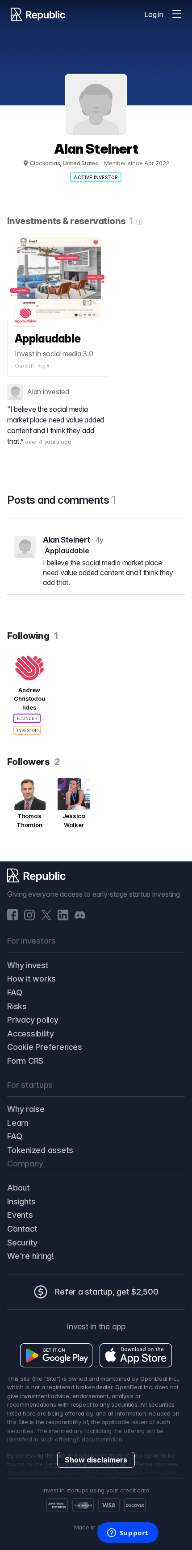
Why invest (28, 965)
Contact (22, 1228)
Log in (153, 14)
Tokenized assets (40, 1150)
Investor (27, 730)
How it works (31, 978)
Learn (18, 1123)
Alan (34, 391)
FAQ (14, 992)
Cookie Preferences (44, 1047)
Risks (17, 1006)
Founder (27, 718)
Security (22, 1242)
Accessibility (30, 1033)
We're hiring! (30, 1256)
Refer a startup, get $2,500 (107, 1291)
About (18, 1187)
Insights (21, 1201)
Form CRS (25, 1060)
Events (20, 1215)
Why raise (26, 1109)
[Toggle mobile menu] (176, 14)
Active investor (96, 177)
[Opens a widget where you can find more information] (128, 1533)
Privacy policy (32, 1019)
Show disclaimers (96, 1459)
